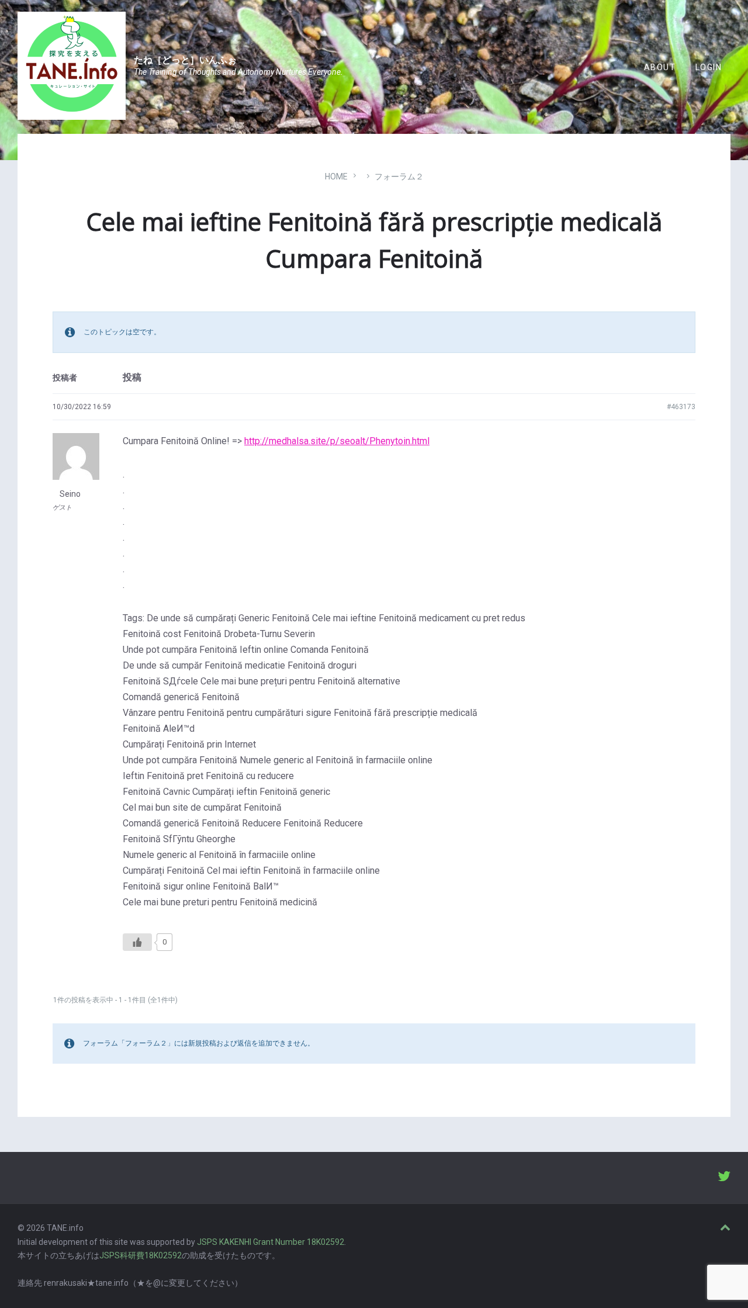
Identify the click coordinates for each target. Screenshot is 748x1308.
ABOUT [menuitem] (660, 67)
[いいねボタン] (137, 942)
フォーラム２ (399, 176)
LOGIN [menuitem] (708, 67)
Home (336, 176)
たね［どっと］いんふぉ (185, 59)
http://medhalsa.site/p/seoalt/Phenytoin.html (337, 441)
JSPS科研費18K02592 (140, 1255)
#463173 (681, 407)
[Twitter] (724, 1177)
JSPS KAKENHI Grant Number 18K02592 (270, 1242)
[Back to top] (725, 1228)
